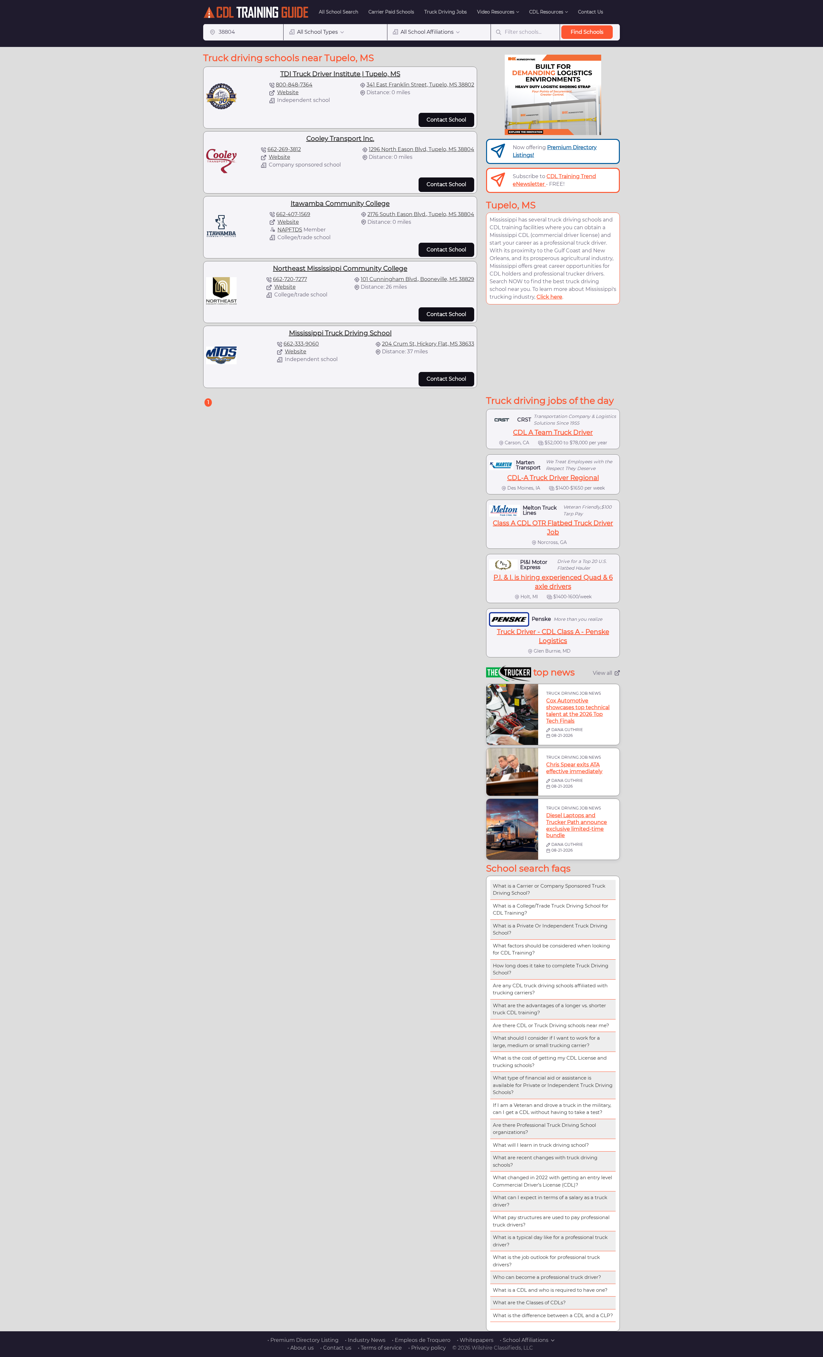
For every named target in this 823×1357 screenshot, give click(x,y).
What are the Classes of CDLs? (529, 1302)
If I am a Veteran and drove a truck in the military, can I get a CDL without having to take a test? (552, 1109)
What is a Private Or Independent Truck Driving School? (550, 929)
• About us (300, 1348)
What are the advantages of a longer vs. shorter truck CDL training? (549, 1009)
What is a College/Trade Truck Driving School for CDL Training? (550, 909)
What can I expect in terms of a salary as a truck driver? (550, 1201)
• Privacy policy (427, 1348)
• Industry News (365, 1340)
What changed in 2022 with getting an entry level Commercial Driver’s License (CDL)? (552, 1181)
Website (288, 92)
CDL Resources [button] (546, 12)
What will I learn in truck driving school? (541, 1145)
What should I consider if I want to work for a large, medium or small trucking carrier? (546, 1041)
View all (602, 673)
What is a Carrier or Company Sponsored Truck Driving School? (549, 889)
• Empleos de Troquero (421, 1340)
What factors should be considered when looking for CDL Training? (551, 949)
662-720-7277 (290, 279)
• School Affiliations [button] (524, 1340)
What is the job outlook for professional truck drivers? (546, 1261)
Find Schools (587, 32)
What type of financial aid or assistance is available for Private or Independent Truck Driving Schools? (552, 1085)
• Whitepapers (475, 1340)
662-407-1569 (293, 214)
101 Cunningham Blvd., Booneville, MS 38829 (417, 279)
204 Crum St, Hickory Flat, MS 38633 (428, 344)
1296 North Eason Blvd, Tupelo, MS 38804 (421, 149)
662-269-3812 (284, 149)
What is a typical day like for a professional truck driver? (550, 1241)
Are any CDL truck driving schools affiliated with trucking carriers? (550, 989)
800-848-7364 (294, 85)
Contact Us (590, 12)
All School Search (338, 12)
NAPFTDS (289, 230)
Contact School (446, 120)
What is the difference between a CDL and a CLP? (553, 1315)
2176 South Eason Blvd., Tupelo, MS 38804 (420, 214)
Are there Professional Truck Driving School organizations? (544, 1128)
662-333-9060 (301, 344)
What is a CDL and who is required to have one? (550, 1290)
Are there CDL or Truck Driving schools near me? (551, 1025)
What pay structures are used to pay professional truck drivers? (551, 1221)
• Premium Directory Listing (303, 1340)
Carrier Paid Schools (391, 12)
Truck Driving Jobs (445, 12)
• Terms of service (380, 1348)
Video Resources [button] (495, 12)
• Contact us (335, 1348)
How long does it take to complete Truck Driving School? (550, 969)
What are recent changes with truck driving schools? (545, 1161)
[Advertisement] (553, 350)
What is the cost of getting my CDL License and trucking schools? (550, 1061)
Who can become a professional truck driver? (547, 1277)
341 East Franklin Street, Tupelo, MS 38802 (420, 85)
